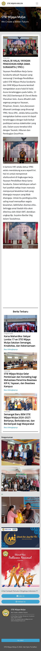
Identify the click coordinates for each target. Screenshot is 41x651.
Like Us (21, 596)
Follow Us (21, 601)
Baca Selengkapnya (11, 349)
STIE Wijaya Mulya (15, 3)
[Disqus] (20, 281)
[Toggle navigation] (37, 3)
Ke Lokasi (20, 640)
